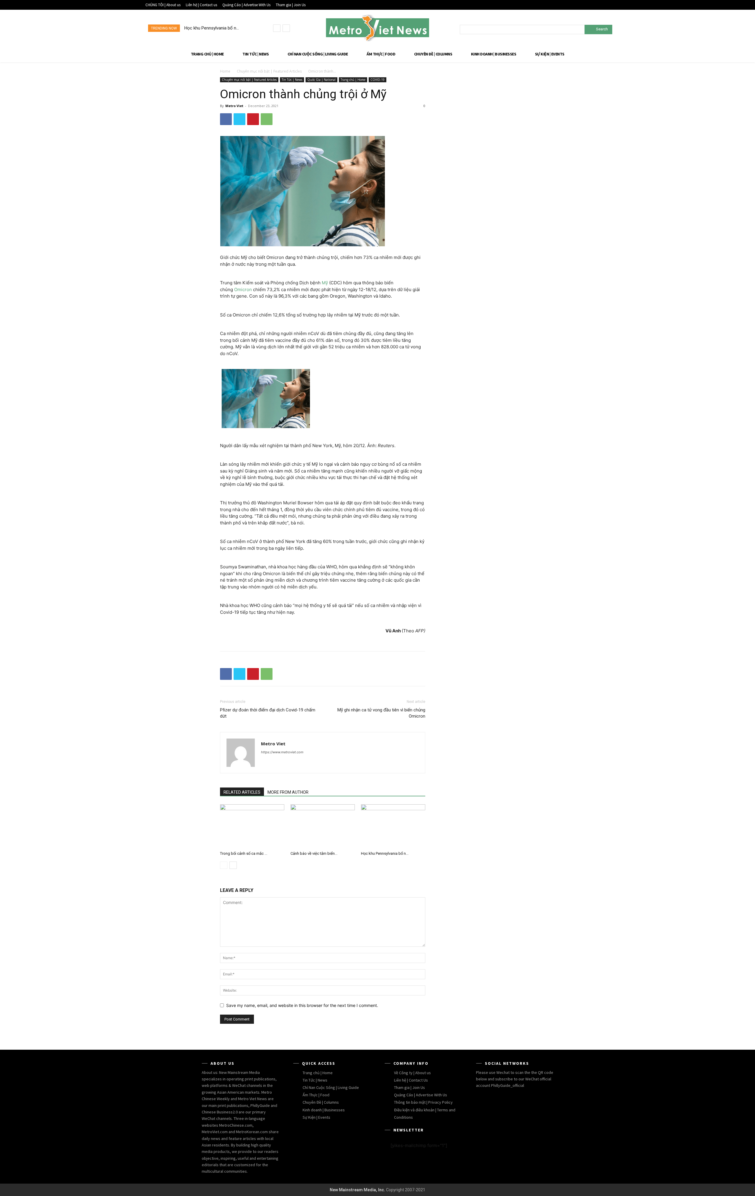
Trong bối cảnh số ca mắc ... (243, 853)
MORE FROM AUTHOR (287, 792)
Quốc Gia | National (321, 80)
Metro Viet (234, 106)
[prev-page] (223, 865)
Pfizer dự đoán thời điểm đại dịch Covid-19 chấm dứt (267, 713)
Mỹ (325, 283)
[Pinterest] (253, 119)
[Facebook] (226, 119)
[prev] (276, 28)
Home (225, 71)
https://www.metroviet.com (282, 752)
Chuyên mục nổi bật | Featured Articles (269, 71)
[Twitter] (239, 119)
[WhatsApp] (267, 119)
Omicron (243, 289)
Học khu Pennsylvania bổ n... (384, 853)
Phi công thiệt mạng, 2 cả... (216, 28)
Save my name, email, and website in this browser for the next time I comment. (302, 1005)
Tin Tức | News (292, 80)
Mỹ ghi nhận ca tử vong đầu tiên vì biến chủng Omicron (381, 713)
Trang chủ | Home (353, 80)
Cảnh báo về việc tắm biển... (313, 853)
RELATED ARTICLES (242, 792)
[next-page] (233, 865)
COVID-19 (377, 80)
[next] (286, 28)
